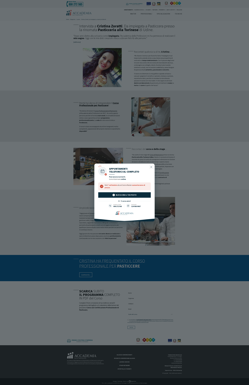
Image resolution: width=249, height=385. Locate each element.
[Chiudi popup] (151, 167)
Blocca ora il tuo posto (126, 195)
